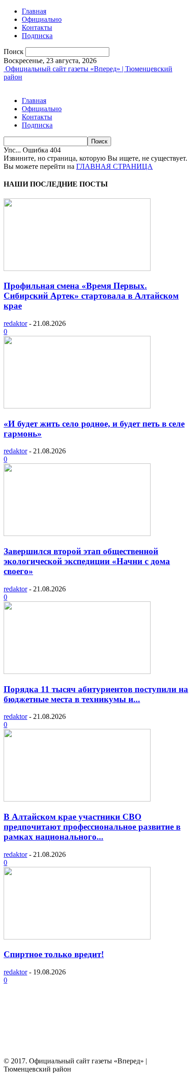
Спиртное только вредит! (54, 954)
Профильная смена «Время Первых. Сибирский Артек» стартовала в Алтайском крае (91, 295)
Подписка (37, 35)
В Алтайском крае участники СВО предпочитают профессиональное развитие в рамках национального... (92, 826)
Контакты (37, 27)
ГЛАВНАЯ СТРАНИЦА (114, 166)
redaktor (15, 323)
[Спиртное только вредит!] (77, 937)
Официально (42, 19)
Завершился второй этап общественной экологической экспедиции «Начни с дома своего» (87, 561)
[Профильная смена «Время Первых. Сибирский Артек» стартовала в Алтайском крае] (77, 268)
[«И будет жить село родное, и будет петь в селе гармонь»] (77, 406)
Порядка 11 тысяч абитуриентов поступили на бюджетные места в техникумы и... (96, 694)
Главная (34, 11)
